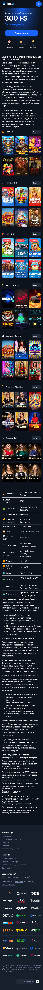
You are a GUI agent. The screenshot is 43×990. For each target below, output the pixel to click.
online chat (19, 882)
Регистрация (21, 33)
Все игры (36, 132)
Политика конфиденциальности (14, 865)
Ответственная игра (10, 862)
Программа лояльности (11, 839)
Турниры (5, 842)
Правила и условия (9, 858)
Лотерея (5, 846)
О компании (6, 836)
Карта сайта (7, 868)
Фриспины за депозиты (11, 849)
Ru (39, 4)
